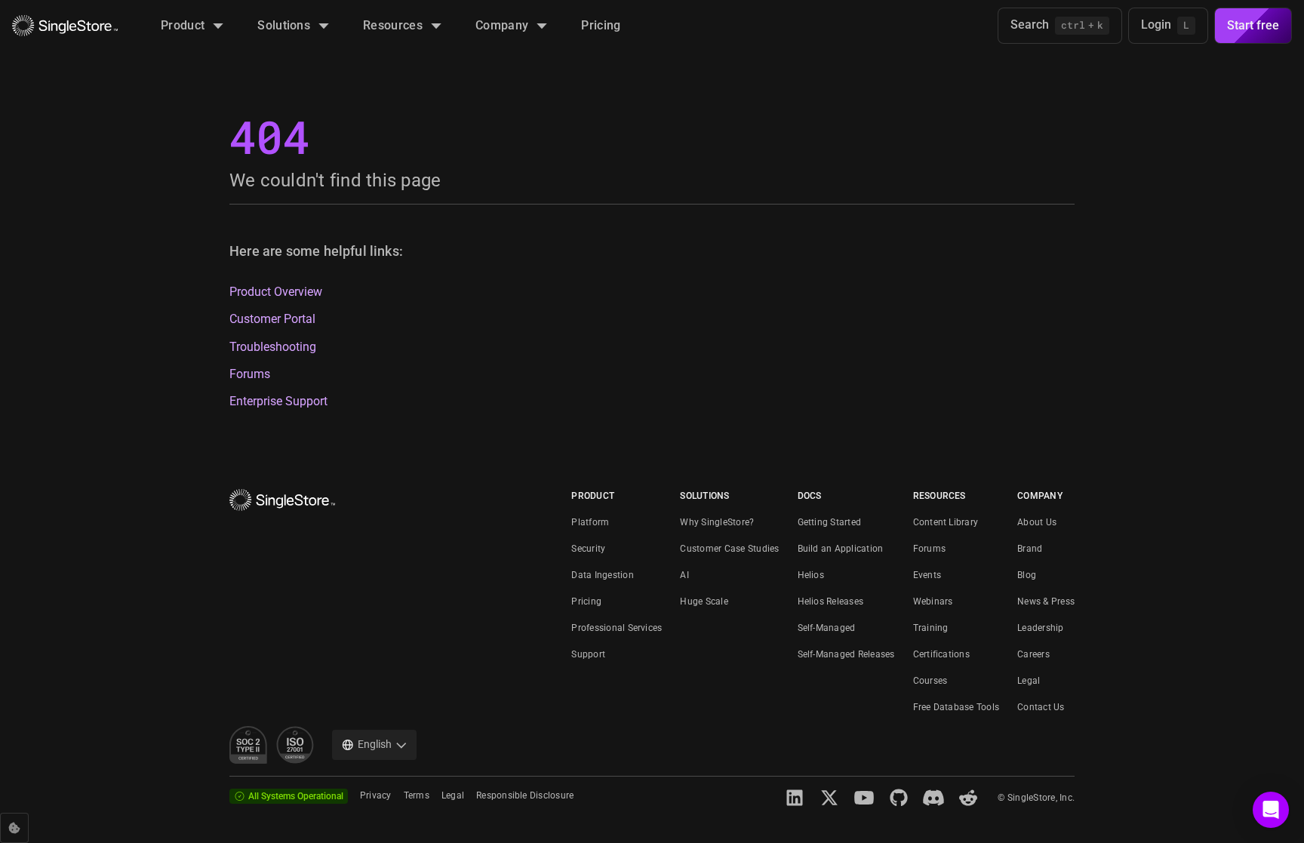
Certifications (941, 654)
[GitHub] (898, 798)
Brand (1029, 548)
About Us (1036, 522)
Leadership (1040, 628)
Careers (1033, 654)
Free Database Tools (956, 707)
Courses (930, 680)
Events (927, 575)
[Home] (65, 26)
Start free (1253, 25)
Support (588, 654)
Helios (811, 575)
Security (588, 548)
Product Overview (275, 292)
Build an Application (841, 548)
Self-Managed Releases (846, 654)
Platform (590, 522)
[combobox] (374, 745)
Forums (249, 374)
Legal (1028, 680)
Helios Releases (831, 601)
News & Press (1046, 601)
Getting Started (830, 522)
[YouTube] (864, 798)
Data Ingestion (602, 575)
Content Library (946, 522)
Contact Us (1040, 707)
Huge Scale (703, 601)
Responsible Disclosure (525, 795)
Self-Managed (827, 628)
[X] (829, 798)
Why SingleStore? (717, 522)
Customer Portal (272, 319)
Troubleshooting (272, 347)
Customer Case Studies (729, 548)
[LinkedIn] (794, 798)
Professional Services (616, 628)
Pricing (586, 601)
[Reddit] (968, 798)
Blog (1026, 575)
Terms (416, 795)
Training (931, 628)
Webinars (933, 601)
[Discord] (933, 798)
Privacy (376, 795)
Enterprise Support (278, 401)
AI (684, 575)
